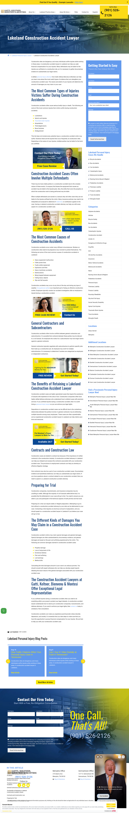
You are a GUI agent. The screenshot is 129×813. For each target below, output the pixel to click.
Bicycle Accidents (95, 159)
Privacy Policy (31, 745)
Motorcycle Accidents (96, 175)
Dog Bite (91, 247)
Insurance (91, 259)
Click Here (79, 2)
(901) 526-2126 (112, 12)
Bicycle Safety (92, 219)
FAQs (76, 12)
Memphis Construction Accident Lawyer (102, 347)
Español (95, 12)
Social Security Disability (96, 302)
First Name (91, 73)
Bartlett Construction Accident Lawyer (101, 362)
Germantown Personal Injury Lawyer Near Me (104, 415)
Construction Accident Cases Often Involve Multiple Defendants (18, 779)
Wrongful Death (95, 199)
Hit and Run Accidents (95, 255)
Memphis (91, 335)
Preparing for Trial (12, 798)
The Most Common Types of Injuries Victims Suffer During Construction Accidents (16, 774)
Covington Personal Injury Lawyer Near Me (103, 419)
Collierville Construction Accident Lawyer (102, 358)
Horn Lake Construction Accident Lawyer (102, 382)
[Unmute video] (98, 756)
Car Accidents (94, 167)
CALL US (69, 228)
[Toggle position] (119, 756)
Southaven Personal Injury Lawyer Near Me (103, 430)
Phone (90, 88)
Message (90, 109)
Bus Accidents (94, 163)
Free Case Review (47, 166)
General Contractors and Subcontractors (18, 787)
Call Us (3, 610)
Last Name (91, 80)
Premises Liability (95, 187)
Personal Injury (93, 282)
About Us (31, 12)
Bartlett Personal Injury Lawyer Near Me (102, 422)
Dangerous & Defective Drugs (97, 243)
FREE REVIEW (45, 375)
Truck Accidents (95, 195)
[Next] (83, 661)
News (90, 271)
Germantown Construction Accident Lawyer (103, 366)
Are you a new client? (94, 102)
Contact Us (85, 12)
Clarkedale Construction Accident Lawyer (102, 374)
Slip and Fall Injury (94, 298)
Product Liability (95, 191)
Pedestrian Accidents (96, 183)
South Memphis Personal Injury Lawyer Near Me (103, 406)
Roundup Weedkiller (94, 294)
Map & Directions (59, 779)
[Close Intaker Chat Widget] (123, 756)
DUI (89, 251)
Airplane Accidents (94, 211)
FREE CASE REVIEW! (45, 315)
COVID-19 (91, 239)
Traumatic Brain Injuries (95, 310)
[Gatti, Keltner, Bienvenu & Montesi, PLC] (14, 12)
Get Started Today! (70, 375)
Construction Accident (95, 235)
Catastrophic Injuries (94, 231)
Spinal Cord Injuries (94, 306)
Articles (90, 215)
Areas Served (92, 331)
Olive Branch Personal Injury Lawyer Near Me (104, 401)
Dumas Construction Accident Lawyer (101, 378)
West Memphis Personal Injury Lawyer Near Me (104, 434)
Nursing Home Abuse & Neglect (99, 179)
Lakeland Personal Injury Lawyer (21, 55)
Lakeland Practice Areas (47, 12)
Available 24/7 (45, 441)
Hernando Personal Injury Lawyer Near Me (103, 426)
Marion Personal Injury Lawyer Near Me (102, 411)
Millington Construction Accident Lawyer (102, 350)
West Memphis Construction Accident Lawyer (104, 354)
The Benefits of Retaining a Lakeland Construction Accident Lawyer (17, 791)
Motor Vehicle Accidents (95, 263)
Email (89, 95)
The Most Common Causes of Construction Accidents (18, 783)
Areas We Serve (64, 12)
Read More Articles (45, 682)
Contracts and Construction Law (16, 795)
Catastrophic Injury (96, 171)
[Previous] (8, 661)
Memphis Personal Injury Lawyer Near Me (103, 397)
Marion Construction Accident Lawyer (101, 370)
